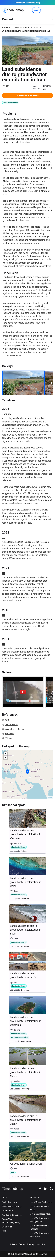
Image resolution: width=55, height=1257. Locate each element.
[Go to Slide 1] (23, 383)
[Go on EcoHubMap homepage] (14, 10)
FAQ (4, 1231)
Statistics (40, 1244)
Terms (22, 1244)
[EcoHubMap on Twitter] (50, 1188)
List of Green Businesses (41, 1202)
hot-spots (6, 27)
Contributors (7, 1210)
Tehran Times (11, 724)
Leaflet (50, 797)
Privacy (13, 1244)
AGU (7, 720)
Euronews (9, 733)
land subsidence (22, 27)
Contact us (7, 1227)
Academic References (11, 1215)
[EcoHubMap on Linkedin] (44, 1188)
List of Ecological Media (41, 1214)
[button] (27, 771)
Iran (35, 27)
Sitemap (30, 1244)
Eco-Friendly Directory (12, 1206)
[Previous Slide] (3, 383)
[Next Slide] (51, 383)
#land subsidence (10, 103)
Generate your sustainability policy (27, 3)
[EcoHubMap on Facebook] (39, 1188)
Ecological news (9, 1202)
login (36, 10)
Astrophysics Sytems (14, 729)
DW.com (9, 738)
